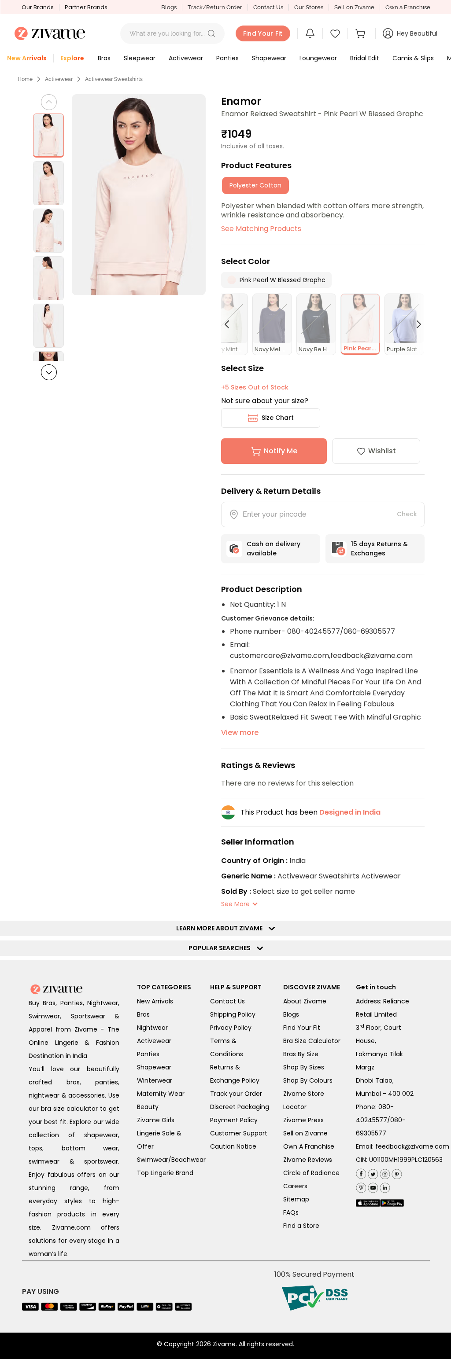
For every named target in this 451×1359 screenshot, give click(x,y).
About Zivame (304, 1001)
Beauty (148, 1106)
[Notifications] (310, 33)
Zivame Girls (155, 1120)
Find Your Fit (301, 1027)
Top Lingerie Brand (165, 1172)
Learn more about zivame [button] (221, 928)
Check (407, 514)
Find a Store (301, 1225)
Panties (148, 1054)
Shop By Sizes (303, 1067)
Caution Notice (233, 1146)
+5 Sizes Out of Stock (254, 387)
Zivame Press (303, 1120)
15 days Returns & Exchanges (379, 549)
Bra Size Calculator (311, 1040)
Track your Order (236, 1093)
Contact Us (268, 7)
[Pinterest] (396, 1172)
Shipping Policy (232, 1014)
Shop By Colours (308, 1080)
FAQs (291, 1212)
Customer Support (238, 1133)
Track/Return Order (215, 7)
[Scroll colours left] (230, 324)
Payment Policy (234, 1120)
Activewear (59, 79)
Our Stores (308, 7)
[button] (211, 33)
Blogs (169, 7)
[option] (48, 136)
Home (25, 79)
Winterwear (154, 1080)
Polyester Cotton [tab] (255, 185)
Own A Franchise (308, 1146)
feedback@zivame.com (412, 1146)
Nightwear (152, 1027)
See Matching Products (261, 229)
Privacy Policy (230, 1027)
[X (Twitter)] (372, 1172)
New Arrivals (155, 1001)
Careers (295, 1186)
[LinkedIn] (384, 1186)
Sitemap (296, 1199)
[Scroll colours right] (415, 324)
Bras (143, 1014)
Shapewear (154, 1067)
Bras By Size (300, 1054)
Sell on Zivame (354, 7)
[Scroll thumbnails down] (49, 372)
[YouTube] (372, 1186)
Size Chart (278, 417)
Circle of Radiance (311, 1172)
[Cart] (361, 33)
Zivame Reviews (307, 1159)
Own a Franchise (407, 7)
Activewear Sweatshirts (114, 79)
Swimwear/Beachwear (171, 1159)
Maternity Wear (161, 1093)
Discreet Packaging (239, 1106)
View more (240, 732)
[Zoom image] (139, 194)
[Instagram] (384, 1172)
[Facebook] (361, 1172)
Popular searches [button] (222, 948)
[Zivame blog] (361, 1186)
